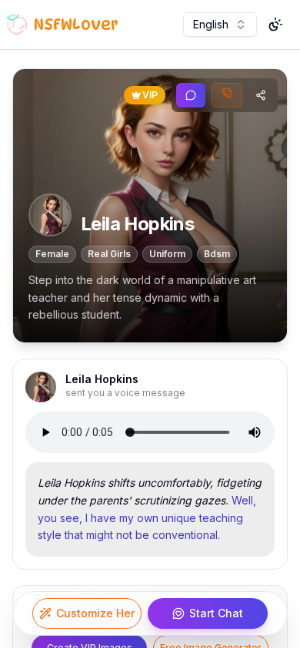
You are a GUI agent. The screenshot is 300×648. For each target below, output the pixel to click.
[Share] (260, 95)
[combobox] (220, 24)
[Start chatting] (190, 95)
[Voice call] (227, 95)
